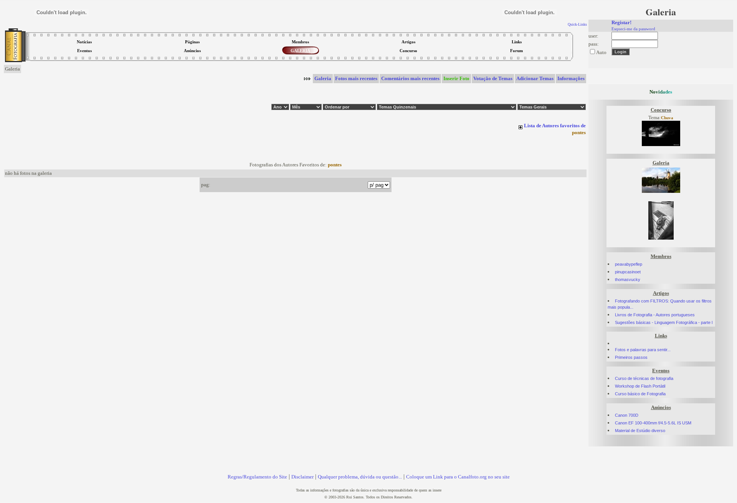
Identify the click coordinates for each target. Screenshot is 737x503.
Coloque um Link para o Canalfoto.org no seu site (458, 477)
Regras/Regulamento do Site (257, 477)
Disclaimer (302, 477)
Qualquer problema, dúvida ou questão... (360, 477)
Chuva (667, 118)
